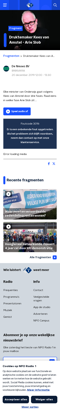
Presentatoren (12, 303)
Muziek (7, 310)
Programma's (11, 297)
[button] (5, 5)
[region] (30, 134)
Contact (38, 290)
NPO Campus (41, 320)
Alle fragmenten (40, 257)
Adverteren (40, 314)
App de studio (41, 307)
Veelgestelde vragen (41, 299)
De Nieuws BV (21, 66)
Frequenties (10, 290)
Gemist (7, 317)
